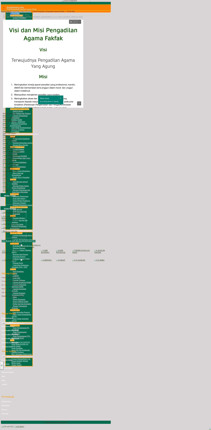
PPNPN (5, 191)
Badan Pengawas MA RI (8, 326)
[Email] (15, 370)
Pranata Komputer (9, 139)
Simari (3, 380)
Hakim (5, 123)
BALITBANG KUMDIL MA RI (10, 342)
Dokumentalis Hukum (10, 163)
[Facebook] (2, 370)
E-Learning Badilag (7, 360)
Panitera (5, 127)
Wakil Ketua (7, 119)
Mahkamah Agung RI (7, 318)
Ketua (5, 115)
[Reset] (90, 1)
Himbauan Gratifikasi (7, 372)
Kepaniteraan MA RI (7, 322)
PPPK (5, 175)
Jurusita (5, 143)
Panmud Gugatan (9, 135)
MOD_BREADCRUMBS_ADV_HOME (16, 11)
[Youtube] (7, 370)
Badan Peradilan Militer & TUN (10, 338)
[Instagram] (11, 370)
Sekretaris (6, 131)
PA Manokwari (6, 405)
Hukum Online (5, 364)
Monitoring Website (7, 368)
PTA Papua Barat (6, 401)
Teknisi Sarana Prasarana (11, 151)
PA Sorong (4, 409)
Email (3, 376)
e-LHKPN (4, 384)
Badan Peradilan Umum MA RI (10, 334)
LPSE (3, 355)
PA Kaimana (5, 413)
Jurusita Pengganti (9, 147)
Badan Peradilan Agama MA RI (10, 330)
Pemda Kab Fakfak (7, 346)
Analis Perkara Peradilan (11, 155)
